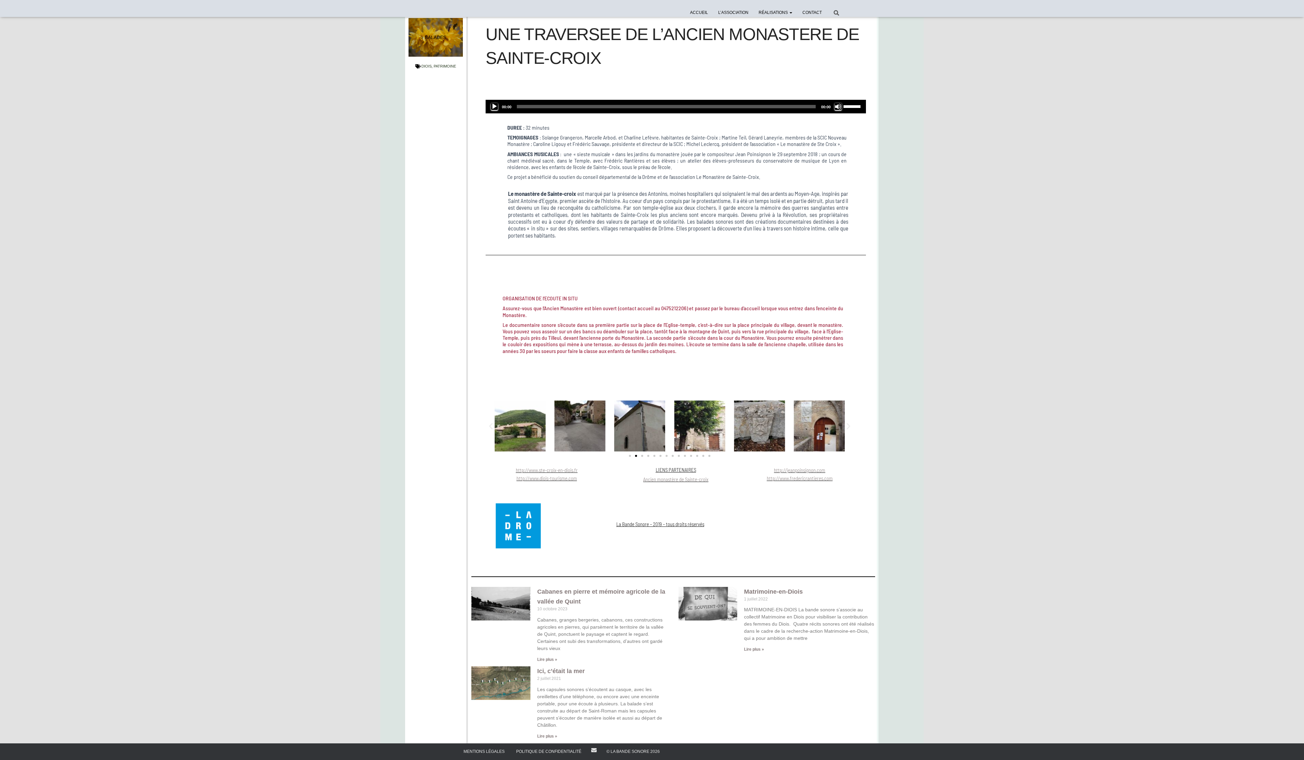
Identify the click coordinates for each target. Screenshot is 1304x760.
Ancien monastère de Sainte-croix (675, 479)
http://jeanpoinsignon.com (799, 470)
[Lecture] (494, 106)
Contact (812, 12)
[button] (790, 12)
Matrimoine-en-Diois (773, 591)
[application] (676, 106)
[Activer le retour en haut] (1290, 746)
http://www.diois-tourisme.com (547, 478)
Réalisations (774, 12)
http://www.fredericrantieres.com (800, 478)
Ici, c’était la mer (561, 671)
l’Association (733, 12)
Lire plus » (547, 659)
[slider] (853, 106)
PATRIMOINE (445, 66)
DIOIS (426, 66)
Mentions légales (484, 751)
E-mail (594, 750)
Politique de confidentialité (548, 751)
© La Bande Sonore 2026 (633, 751)
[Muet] (838, 106)
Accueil (699, 12)
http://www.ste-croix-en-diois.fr (547, 470)
